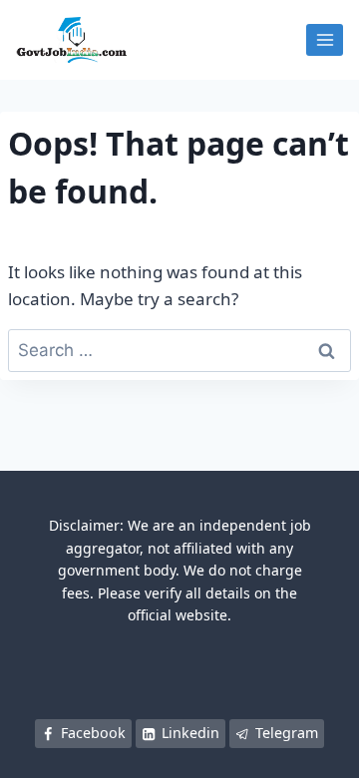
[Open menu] (324, 39)
